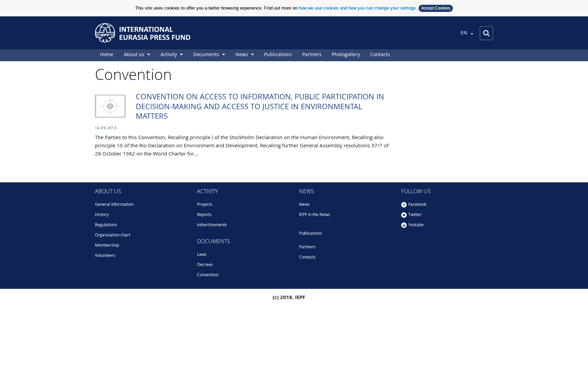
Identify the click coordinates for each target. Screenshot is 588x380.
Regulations (106, 225)
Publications (310, 234)
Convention (207, 275)
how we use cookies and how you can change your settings (357, 8)
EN (465, 33)
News (304, 205)
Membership (107, 246)
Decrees (205, 265)
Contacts (307, 257)
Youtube (416, 225)
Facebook (417, 205)
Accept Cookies (435, 8)
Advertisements (212, 225)
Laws (202, 255)
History (102, 215)
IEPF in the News (314, 215)
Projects (204, 205)
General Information (114, 205)
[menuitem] (106, 55)
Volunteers (105, 256)
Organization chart (112, 235)
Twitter (415, 215)
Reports (204, 215)
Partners (307, 247)
